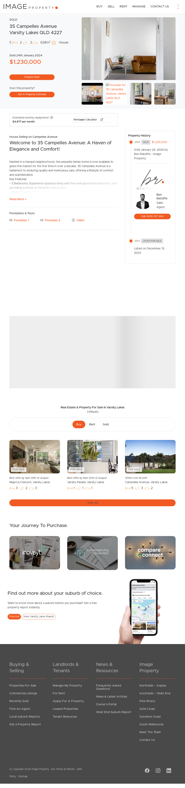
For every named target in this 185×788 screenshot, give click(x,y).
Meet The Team (150, 732)
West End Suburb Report (113, 712)
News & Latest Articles (111, 696)
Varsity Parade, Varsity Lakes (87, 480)
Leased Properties (65, 708)
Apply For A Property (68, 701)
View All (92, 502)
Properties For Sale (22, 685)
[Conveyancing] (92, 552)
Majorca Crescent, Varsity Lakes (29, 480)
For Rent (59, 693)
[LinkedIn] (168, 771)
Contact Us (159, 6)
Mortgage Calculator (86, 119)
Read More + (18, 199)
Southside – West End (154, 693)
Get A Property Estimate (32, 94)
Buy (99, 6)
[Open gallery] (129, 48)
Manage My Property (67, 685)
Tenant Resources (65, 716)
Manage (138, 6)
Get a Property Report (25, 724)
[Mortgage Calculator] (34, 552)
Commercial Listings (23, 693)
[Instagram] (157, 771)
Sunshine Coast (150, 716)
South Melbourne (151, 724)
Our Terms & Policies (63, 769)
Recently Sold (19, 701)
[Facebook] (146, 771)
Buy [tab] (78, 424)
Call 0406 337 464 (152, 216)
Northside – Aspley (152, 685)
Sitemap (22, 776)
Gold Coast (147, 708)
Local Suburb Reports (24, 716)
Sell (111, 6)
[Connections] (150, 552)
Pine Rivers (147, 701)
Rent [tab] (92, 424)
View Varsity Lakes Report (38, 616)
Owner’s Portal (106, 704)
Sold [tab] (106, 424)
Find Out (14, 616)
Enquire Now (32, 77)
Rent (123, 6)
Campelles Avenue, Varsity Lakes (146, 480)
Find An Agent (19, 708)
